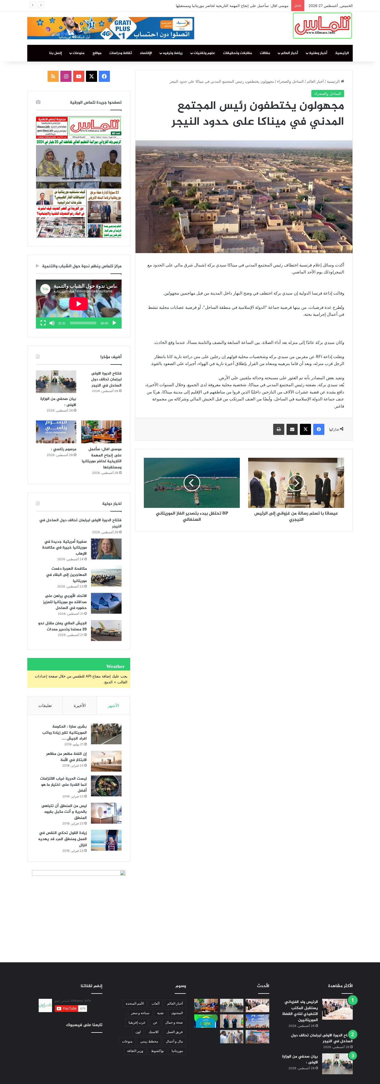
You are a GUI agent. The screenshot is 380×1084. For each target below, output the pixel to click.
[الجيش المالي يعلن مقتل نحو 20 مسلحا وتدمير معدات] (106, 630)
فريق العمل (175, 1032)
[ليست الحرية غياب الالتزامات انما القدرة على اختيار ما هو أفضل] (106, 785)
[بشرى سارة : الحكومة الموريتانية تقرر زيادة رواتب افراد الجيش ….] (106, 733)
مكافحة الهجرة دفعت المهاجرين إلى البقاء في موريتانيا (66, 575)
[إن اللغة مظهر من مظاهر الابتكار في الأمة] (106, 761)
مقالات (265, 53)
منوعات (79, 53)
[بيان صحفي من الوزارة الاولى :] (56, 381)
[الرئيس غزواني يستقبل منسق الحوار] (232, 1021)
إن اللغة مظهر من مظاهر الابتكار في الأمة (66, 757)
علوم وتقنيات (204, 53)
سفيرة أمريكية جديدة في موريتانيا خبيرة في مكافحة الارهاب (64, 548)
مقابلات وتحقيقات (237, 53)
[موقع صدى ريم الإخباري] (322, 26)
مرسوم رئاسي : (276, 5)
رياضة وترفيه (172, 53)
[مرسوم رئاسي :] (56, 431)
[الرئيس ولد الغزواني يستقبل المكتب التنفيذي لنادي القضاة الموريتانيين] (337, 1009)
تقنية (160, 1013)
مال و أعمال (174, 1041)
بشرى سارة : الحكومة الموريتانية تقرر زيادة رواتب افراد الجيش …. (64, 732)
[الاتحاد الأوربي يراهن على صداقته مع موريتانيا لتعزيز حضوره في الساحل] (106, 603)
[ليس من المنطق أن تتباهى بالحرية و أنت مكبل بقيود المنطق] (106, 813)
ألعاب (155, 1003)
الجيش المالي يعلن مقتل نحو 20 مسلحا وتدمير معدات (62, 626)
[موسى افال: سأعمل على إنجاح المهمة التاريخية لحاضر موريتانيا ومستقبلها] (101, 431)
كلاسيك (154, 1032)
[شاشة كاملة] (43, 323)
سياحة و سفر (140, 1013)
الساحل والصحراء (290, 81)
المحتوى (177, 1013)
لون (138, 1032)
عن (155, 1022)
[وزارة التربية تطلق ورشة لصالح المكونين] (257, 1036)
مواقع (97, 53)
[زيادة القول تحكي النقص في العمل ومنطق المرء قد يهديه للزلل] (106, 840)
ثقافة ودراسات (120, 53)
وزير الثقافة (135, 1051)
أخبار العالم (289, 53)
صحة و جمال (174, 1022)
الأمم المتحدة (135, 1003)
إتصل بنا (55, 53)
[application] (79, 304)
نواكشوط (157, 1051)
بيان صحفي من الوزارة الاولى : (58, 402)
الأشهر (113, 705)
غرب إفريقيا (137, 1022)
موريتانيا (177, 1051)
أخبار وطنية (318, 53)
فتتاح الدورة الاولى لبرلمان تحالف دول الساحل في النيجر (106, 379)
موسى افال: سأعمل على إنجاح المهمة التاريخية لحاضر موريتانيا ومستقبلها (102, 458)
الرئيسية (342, 53)
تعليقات (45, 705)
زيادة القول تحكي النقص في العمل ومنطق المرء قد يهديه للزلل (62, 839)
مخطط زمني (149, 1041)
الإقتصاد (146, 53)
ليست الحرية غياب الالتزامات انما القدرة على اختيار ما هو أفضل (63, 784)
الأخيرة (80, 705)
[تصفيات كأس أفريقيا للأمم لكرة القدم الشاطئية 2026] (206, 1021)
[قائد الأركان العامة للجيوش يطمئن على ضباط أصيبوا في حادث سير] (232, 1036)
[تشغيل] (114, 323)
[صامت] (52, 323)
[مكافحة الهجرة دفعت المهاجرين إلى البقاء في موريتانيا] (106, 576)
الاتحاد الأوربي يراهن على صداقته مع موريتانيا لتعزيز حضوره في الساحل (65, 602)
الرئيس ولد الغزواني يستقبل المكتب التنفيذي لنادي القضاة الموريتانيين (300, 1011)
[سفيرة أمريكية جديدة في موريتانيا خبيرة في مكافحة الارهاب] (106, 549)
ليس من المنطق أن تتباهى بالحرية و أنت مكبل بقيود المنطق (64, 812)
